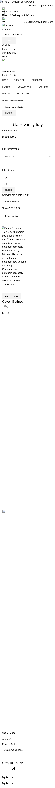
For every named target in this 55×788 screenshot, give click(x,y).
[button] (11, 296)
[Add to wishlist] (13, 289)
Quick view (6, 289)
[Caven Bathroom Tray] (14, 256)
